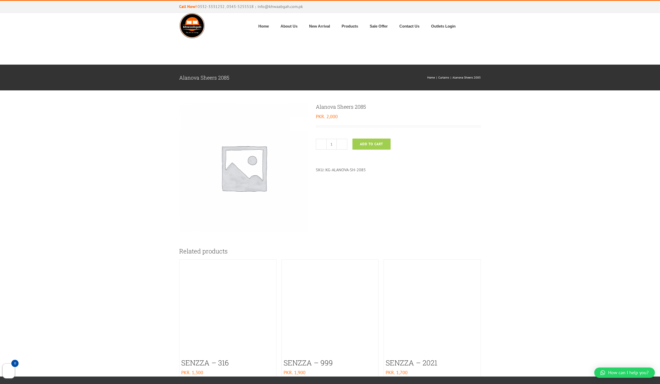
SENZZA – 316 (205, 363)
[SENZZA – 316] (227, 308)
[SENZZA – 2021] (432, 308)
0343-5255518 (240, 6)
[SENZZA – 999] (330, 308)
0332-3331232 (211, 6)
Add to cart (371, 144)
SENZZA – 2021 (411, 363)
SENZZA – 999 (308, 363)
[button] (467, 51)
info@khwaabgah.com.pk (280, 6)
